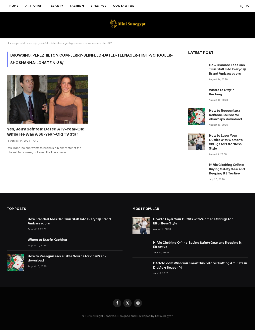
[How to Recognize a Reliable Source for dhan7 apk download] (196, 116)
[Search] (241, 6)
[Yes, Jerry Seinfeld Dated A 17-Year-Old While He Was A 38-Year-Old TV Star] (47, 99)
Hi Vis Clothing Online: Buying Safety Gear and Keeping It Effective (227, 169)
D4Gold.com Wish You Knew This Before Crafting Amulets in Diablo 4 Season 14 (200, 265)
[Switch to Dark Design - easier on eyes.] (247, 6)
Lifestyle (98, 6)
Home (14, 6)
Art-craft (34, 6)
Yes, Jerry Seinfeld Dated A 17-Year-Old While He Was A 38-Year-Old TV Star (45, 132)
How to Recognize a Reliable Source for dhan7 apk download (225, 115)
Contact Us (123, 6)
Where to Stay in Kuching (221, 92)
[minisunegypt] (127, 25)
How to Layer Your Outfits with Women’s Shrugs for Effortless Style (226, 142)
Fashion (77, 6)
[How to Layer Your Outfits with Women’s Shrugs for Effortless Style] (196, 141)
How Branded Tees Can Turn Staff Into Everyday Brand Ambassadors (227, 69)
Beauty (57, 6)
